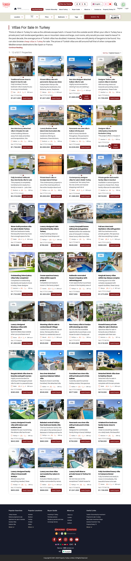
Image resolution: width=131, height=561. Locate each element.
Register (120, 8)
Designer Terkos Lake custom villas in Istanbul (107, 80)
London (69, 517)
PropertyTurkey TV (91, 524)
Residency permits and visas (55, 519)
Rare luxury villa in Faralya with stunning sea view (79, 325)
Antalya (30, 522)
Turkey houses (13, 514)
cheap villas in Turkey (33, 41)
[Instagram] (106, 4)
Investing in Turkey (53, 514)
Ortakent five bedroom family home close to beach (107, 424)
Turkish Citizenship (51, 9)
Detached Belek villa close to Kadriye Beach (109, 374)
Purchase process (52, 517)
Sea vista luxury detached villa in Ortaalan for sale (21, 129)
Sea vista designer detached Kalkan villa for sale (80, 80)
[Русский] (58, 544)
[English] (56, 544)
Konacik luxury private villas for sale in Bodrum (108, 325)
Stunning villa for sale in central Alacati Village (49, 325)
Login (127, 8)
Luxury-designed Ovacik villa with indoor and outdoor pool (21, 424)
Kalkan (30, 524)
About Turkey (63, 9)
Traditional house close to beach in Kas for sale (21, 80)
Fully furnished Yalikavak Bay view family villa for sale (21, 178)
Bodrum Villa (12, 524)
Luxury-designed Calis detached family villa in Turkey (49, 228)
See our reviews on (65, 548)
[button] (17, 17)
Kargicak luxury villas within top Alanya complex (109, 276)
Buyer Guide (76, 9)
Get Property (115, 17)
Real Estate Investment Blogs (94, 519)
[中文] (63, 544)
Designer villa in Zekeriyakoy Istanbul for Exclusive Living (107, 130)
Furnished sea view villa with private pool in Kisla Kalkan (79, 375)
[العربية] (61, 544)
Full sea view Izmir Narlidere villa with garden (109, 227)
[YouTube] (110, 4)
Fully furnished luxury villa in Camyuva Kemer (109, 472)
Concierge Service (53, 522)
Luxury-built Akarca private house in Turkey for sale (80, 473)
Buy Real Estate (37, 9)
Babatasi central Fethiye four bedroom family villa (50, 423)
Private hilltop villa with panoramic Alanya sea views (51, 80)
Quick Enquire (27, 98)
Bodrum (30, 517)
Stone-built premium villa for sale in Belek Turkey (21, 227)
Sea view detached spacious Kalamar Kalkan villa (50, 375)
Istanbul (30, 514)
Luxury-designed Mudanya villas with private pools (19, 326)
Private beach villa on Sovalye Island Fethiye (48, 178)
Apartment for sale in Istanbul (17, 519)
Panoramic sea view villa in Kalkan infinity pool (79, 129)
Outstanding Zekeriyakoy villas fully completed (21, 276)
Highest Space (111, 53)
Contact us (97, 9)
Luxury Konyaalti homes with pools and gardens (79, 227)
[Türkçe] (67, 544)
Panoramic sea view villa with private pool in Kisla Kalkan (79, 424)
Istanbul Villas (12, 522)
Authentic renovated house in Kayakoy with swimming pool (78, 277)
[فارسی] (65, 544)
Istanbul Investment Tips (93, 522)
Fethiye (30, 519)
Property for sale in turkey (93, 517)
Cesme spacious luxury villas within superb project (49, 277)
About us (87, 9)
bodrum (69, 523)
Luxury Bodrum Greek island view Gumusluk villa (50, 129)
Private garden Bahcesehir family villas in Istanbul (108, 178)
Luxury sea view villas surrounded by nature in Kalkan (50, 473)
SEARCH (94, 17)
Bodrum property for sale (15, 517)
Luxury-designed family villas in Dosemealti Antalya (20, 473)
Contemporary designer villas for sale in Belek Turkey (80, 178)
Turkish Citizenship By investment (95, 514)
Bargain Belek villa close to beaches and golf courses (22, 374)
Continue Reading (16, 47)
